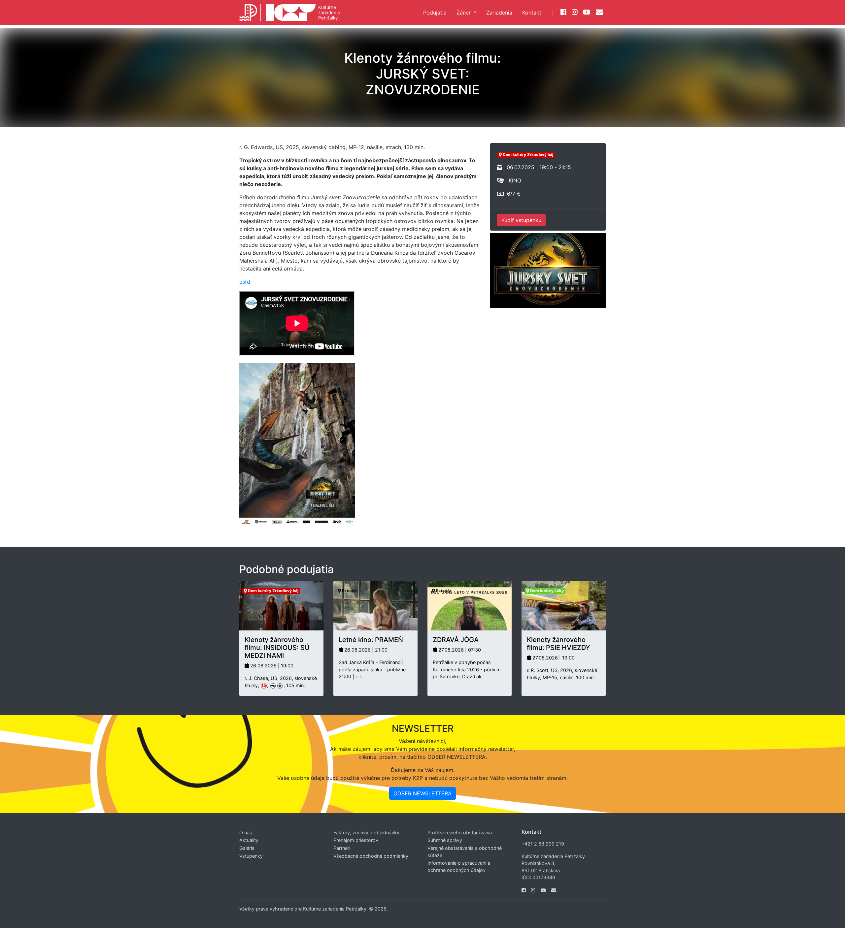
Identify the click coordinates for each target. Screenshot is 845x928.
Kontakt (531, 12)
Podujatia (435, 12)
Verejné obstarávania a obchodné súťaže (464, 851)
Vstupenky (251, 856)
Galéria (246, 848)
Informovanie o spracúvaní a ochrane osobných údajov (458, 866)
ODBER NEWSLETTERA (422, 793)
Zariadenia (499, 12)
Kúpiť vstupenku (521, 220)
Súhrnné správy (444, 840)
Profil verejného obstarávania (459, 832)
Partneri (341, 848)
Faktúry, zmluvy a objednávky (366, 832)
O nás (245, 832)
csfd (244, 281)
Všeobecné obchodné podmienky (370, 856)
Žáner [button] (464, 12)
